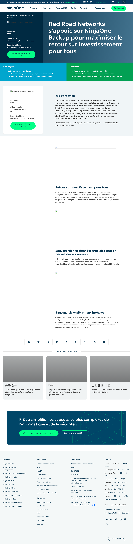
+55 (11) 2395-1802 (117, 492)
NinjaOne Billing (9, 488)
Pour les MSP (61, 8)
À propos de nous (44, 502)
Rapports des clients (20, 15)
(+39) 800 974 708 (117, 486)
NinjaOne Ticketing (10, 491)
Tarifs (73, 8)
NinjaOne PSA (8, 484)
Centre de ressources (45, 464)
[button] (29, 342)
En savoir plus (70, 2)
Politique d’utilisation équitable (117, 513)
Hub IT (39, 471)
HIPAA (73, 467)
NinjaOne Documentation (13, 495)
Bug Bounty (75, 475)
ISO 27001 (75, 471)
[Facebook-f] (116, 519)
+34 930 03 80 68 (120, 482)
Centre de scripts (44, 478)
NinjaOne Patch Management (14, 473)
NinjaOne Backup (9, 499)
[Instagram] (121, 519)
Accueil (9, 15)
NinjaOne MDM (9, 481)
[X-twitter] (107, 524)
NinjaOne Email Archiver (12, 502)
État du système (43, 489)
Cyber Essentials (77, 487)
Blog (38, 467)
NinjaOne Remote (10, 477)
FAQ (38, 513)
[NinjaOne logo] (16, 8)
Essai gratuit (119, 8)
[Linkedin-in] (107, 519)
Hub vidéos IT (42, 475)
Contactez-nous (100, 2)
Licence (40, 524)
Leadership (41, 506)
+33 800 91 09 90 (118, 479)
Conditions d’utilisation (114, 509)
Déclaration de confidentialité (83, 464)
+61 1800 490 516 (117, 489)
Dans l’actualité (43, 517)
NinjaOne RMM (8, 464)
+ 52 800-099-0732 (120, 496)
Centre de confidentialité (47, 493)
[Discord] (125, 519)
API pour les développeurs (47, 485)
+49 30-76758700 (121, 469)
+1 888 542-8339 (87, 2)
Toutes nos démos (44, 482)
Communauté (42, 509)
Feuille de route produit (12, 506)
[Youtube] (111, 519)
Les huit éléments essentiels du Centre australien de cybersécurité (83, 480)
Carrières (40, 520)
